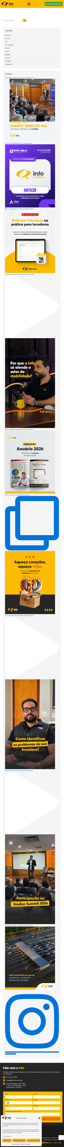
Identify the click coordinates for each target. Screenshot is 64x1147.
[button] (39, 1118)
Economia (7, 38)
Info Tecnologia (9, 45)
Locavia (7, 51)
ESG (6, 41)
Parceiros (7, 58)
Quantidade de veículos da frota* (13, 1111)
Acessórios (8, 35)
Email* (34, 1094)
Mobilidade (7, 54)
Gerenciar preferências (33, 1140)
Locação (7, 48)
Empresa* (35, 1100)
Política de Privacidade (25, 1144)
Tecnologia (8, 61)
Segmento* (36, 1105)
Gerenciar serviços (7, 1136)
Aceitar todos (7, 1140)
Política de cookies (16, 1144)
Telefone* (7, 1100)
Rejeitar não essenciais (19, 1140)
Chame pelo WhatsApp (54, 4)
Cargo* (7, 1105)
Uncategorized (8, 64)
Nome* (7, 1094)
